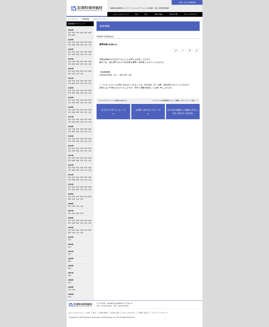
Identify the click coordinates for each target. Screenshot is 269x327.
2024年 (71, 49)
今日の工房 (173, 14)
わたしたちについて (121, 14)
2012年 (71, 165)
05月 (85, 32)
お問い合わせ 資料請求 (187, 2)
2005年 (71, 228)
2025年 (71, 40)
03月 (77, 32)
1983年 (71, 294)
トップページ (73, 19)
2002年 (71, 244)
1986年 (71, 280)
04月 (81, 32)
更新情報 (85, 19)
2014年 (71, 146)
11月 (85, 45)
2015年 (71, 136)
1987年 (71, 273)
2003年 (71, 237)
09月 (77, 45)
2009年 (71, 194)
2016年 (71, 127)
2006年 (71, 218)
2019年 (71, 98)
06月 (89, 32)
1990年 (71, 266)
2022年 (71, 69)
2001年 (71, 251)
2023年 (71, 59)
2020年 (71, 88)
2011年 (71, 175)
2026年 (71, 30)
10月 (81, 45)
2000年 (71, 259)
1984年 (71, 287)
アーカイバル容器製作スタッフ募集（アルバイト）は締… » (175, 100)
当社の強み (158, 14)
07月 (69, 35)
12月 (89, 45)
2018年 (71, 107)
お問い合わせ (143, 313)
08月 (73, 35)
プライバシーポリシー (159, 313)
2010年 (71, 184)
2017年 (71, 117)
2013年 (71, 155)
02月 (73, 32)
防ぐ (146, 14)
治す (136, 14)
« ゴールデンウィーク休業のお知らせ (113, 100)
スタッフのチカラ (190, 14)
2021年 (71, 78)
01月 (69, 32)
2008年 (71, 204)
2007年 (71, 211)
